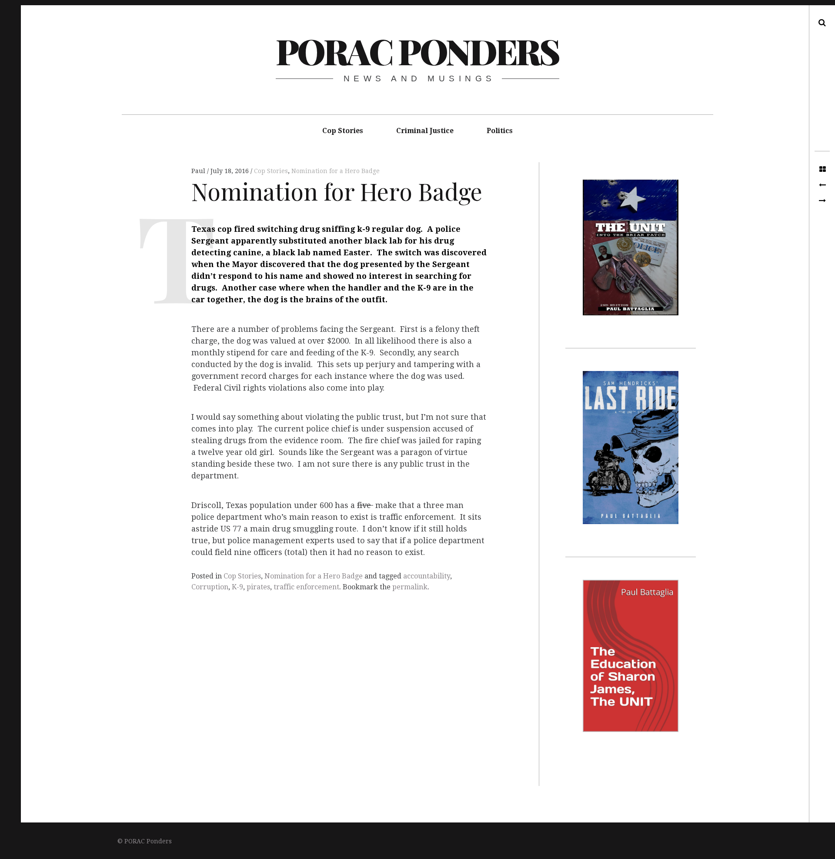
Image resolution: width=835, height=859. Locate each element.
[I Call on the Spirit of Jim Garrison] (822, 201)
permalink (410, 587)
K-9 (237, 587)
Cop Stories (342, 131)
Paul (199, 170)
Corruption (209, 587)
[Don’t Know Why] (822, 185)
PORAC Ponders (417, 50)
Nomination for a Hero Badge (335, 170)
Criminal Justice (425, 131)
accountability (426, 576)
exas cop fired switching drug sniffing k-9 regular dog (309, 229)
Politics (500, 131)
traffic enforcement (306, 587)
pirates (258, 587)
